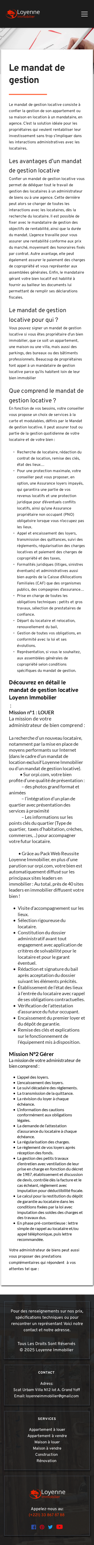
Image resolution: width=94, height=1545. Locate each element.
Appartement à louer (47, 1429)
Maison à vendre (47, 1448)
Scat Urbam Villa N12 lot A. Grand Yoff (46, 1390)
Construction (47, 1454)
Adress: (47, 1383)
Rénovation (47, 1461)
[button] (84, 14)
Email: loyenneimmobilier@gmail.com (47, 1396)
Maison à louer (47, 1442)
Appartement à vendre (47, 1436)
